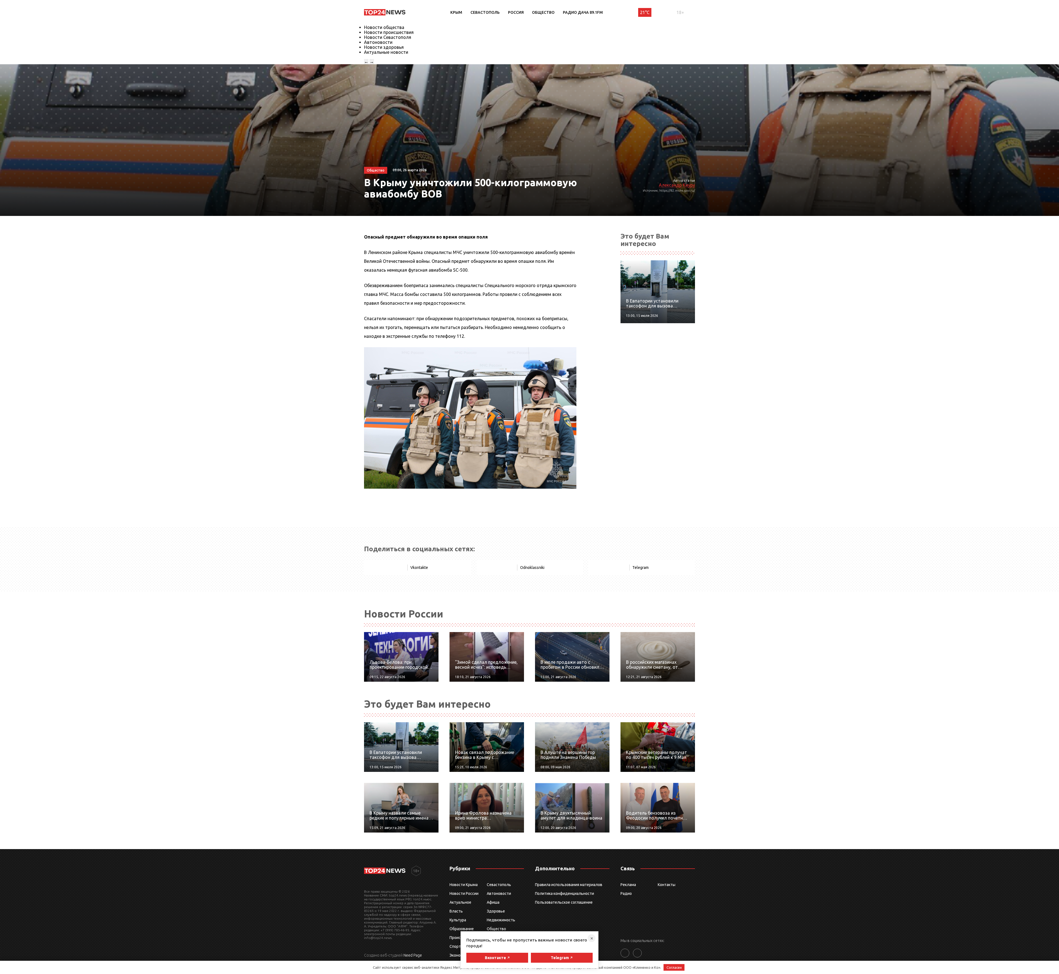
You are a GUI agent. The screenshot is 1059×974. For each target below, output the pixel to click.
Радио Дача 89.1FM (583, 12)
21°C (644, 12)
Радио (626, 893)
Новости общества (384, 27)
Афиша (493, 902)
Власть (456, 911)
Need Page (412, 955)
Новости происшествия (389, 32)
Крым (456, 12)
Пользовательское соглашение (564, 902)
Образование (462, 929)
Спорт (455, 946)
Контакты (666, 884)
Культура (458, 920)
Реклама (628, 884)
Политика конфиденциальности (564, 893)
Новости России (464, 893)
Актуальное (460, 902)
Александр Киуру (677, 185)
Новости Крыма (464, 884)
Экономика (459, 955)
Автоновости (378, 42)
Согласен (674, 967)
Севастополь (485, 12)
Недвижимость (501, 920)
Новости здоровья (384, 47)
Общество (543, 12)
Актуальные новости (386, 52)
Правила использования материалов (568, 884)
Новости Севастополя (387, 37)
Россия (516, 12)
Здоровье (496, 911)
